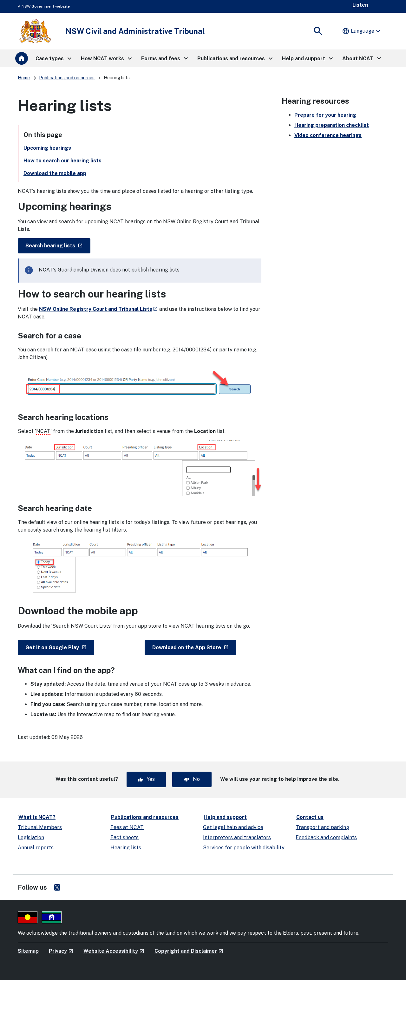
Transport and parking (322, 827)
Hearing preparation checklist (331, 125)
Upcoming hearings (47, 148)
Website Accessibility (113, 951)
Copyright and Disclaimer (188, 951)
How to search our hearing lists (62, 161)
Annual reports (36, 848)
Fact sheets (124, 837)
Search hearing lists (57, 245)
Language (362, 31)
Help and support (225, 817)
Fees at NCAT (127, 827)
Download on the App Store (194, 647)
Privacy (61, 951)
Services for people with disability (244, 848)
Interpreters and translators (237, 837)
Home (24, 77)
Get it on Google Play (59, 647)
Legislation (31, 837)
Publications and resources (67, 77)
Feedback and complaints (326, 837)
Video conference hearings (328, 135)
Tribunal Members (40, 827)
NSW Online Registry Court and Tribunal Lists (98, 309)
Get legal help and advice (233, 827)
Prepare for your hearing (325, 115)
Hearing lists (125, 848)
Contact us (310, 817)
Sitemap (28, 951)
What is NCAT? (37, 817)
